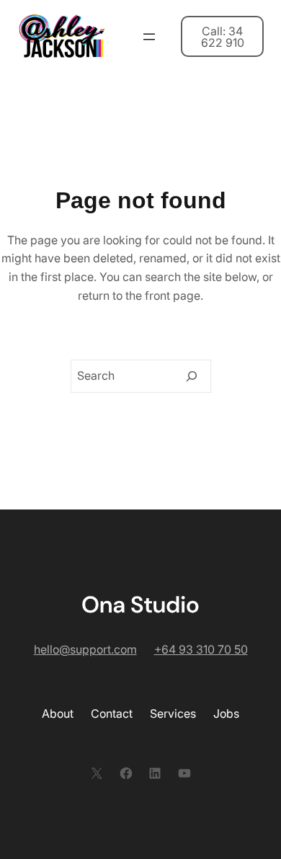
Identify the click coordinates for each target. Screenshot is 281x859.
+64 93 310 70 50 (201, 649)
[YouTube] (184, 773)
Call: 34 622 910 (222, 37)
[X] (96, 773)
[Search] (192, 376)
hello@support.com (85, 649)
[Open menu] (149, 36)
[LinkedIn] (155, 773)
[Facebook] (126, 773)
